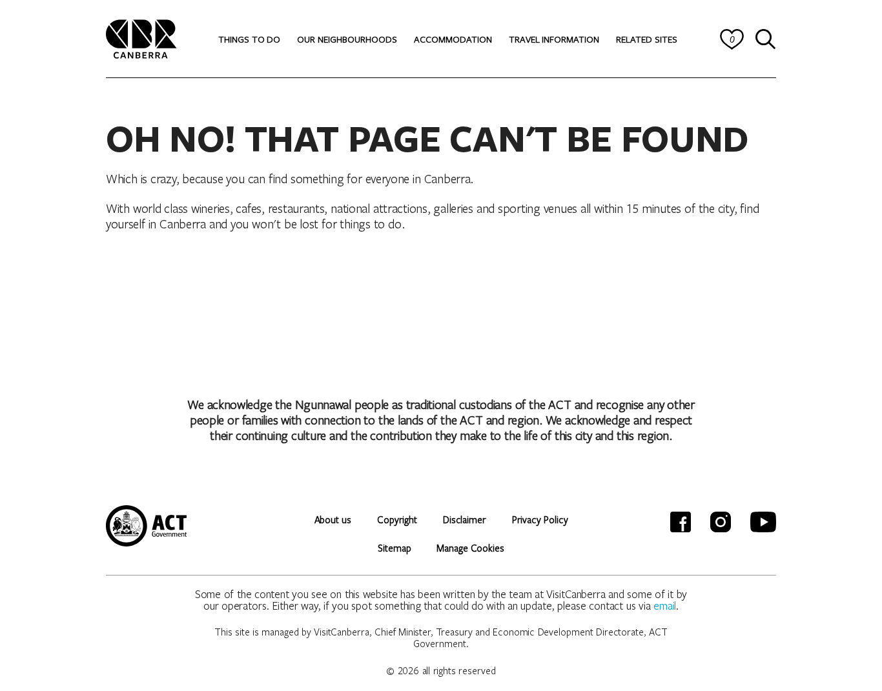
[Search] (765, 39)
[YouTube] (763, 522)
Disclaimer (464, 519)
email (665, 605)
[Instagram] (720, 522)
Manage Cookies (470, 547)
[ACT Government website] (146, 525)
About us (332, 519)
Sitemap (394, 547)
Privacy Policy (540, 519)
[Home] (141, 37)
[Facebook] (680, 522)
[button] (249, 39)
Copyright (397, 519)
